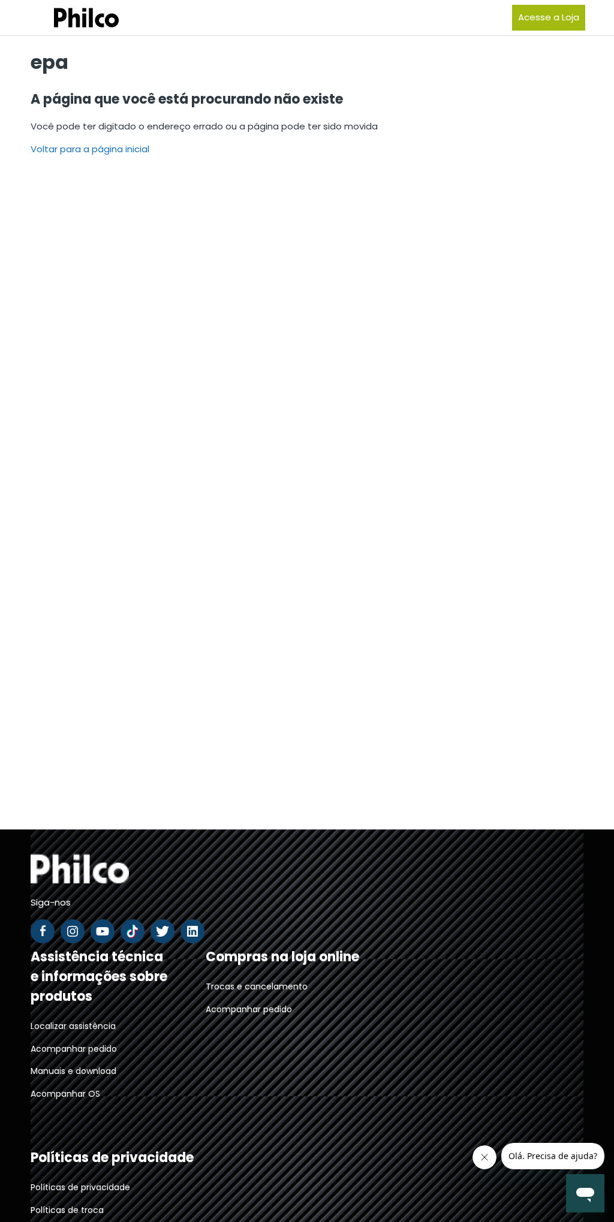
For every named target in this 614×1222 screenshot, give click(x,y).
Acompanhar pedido (74, 1049)
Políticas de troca (67, 1210)
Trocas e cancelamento (257, 986)
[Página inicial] (71, 18)
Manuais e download (73, 1071)
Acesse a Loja (548, 17)
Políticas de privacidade (80, 1187)
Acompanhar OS (65, 1094)
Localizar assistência (73, 1026)
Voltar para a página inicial (90, 149)
